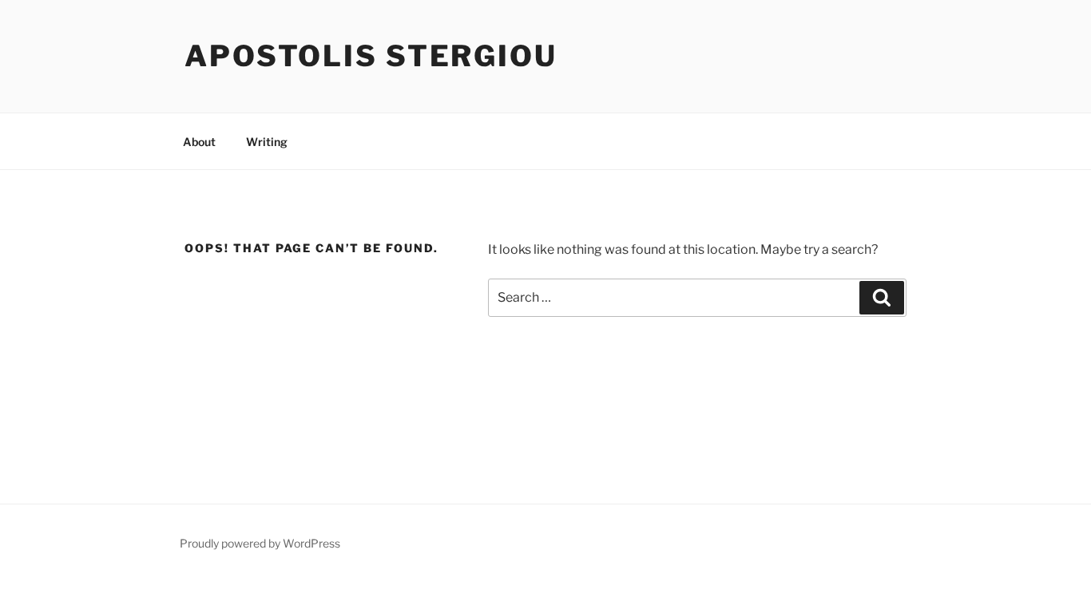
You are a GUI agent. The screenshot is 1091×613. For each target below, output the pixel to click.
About (199, 141)
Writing (267, 141)
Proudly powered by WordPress (260, 543)
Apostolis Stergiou (370, 55)
